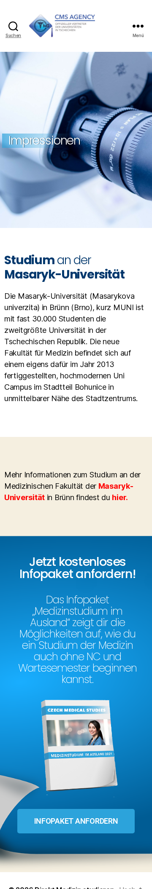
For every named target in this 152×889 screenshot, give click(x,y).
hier (119, 497)
